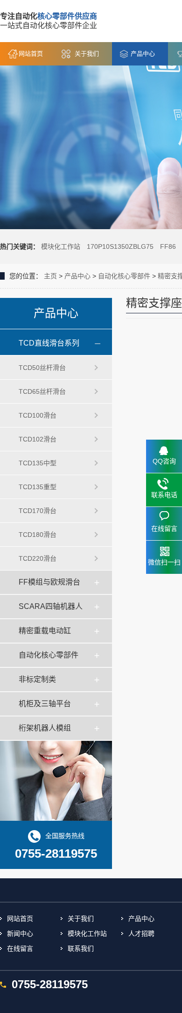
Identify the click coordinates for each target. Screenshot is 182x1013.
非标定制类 (37, 679)
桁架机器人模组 (45, 728)
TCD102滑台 (37, 439)
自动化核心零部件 (124, 276)
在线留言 (20, 948)
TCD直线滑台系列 (49, 343)
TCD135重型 (37, 487)
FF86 (168, 246)
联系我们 (81, 948)
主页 (50, 276)
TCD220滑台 (37, 558)
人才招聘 (141, 933)
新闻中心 (20, 933)
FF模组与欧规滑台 (49, 582)
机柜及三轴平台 (45, 704)
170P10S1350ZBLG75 (120, 246)
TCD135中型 (37, 463)
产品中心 (143, 53)
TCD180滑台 (37, 534)
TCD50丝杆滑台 (42, 367)
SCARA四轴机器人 (51, 606)
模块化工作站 (60, 246)
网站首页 (31, 53)
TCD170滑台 (37, 510)
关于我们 (87, 53)
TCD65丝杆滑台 (42, 391)
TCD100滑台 (37, 415)
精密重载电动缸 (45, 631)
